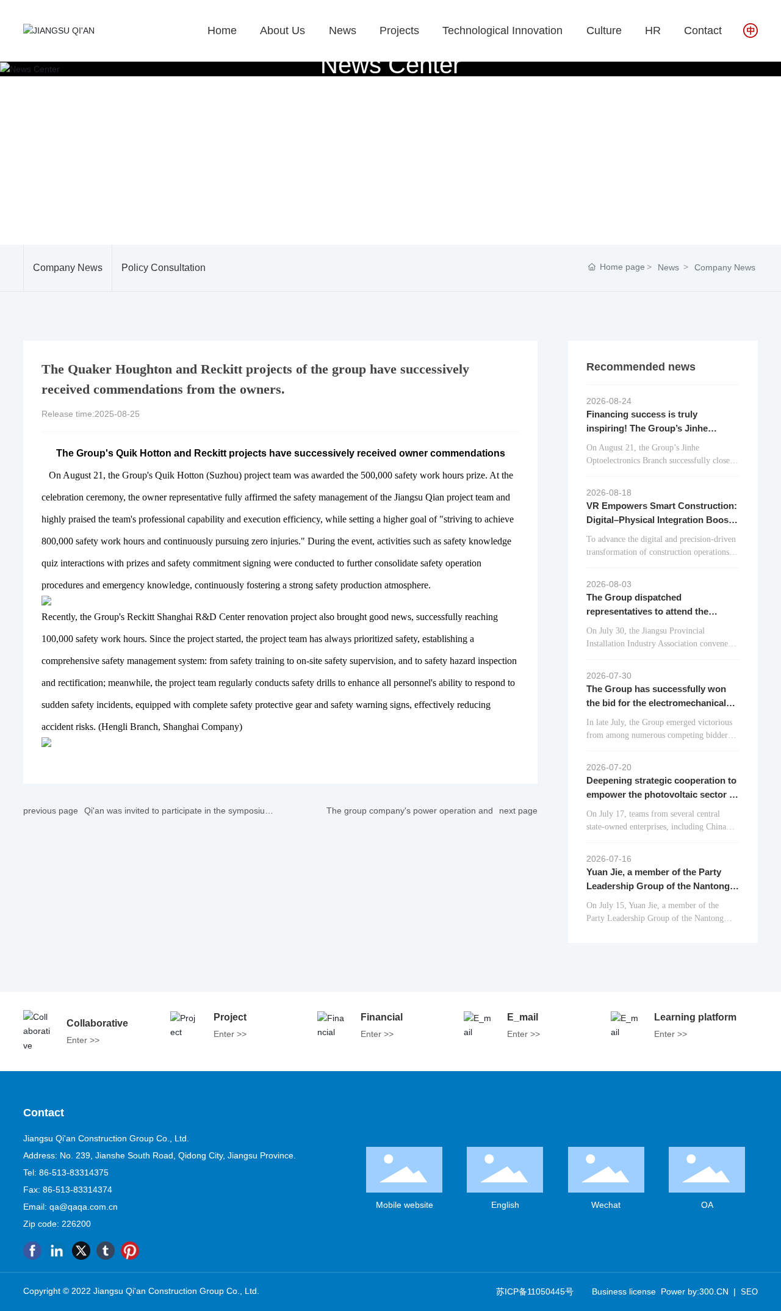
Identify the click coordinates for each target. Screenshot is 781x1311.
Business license (624, 1291)
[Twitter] (81, 1250)
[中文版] (750, 30)
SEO (749, 1291)
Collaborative (97, 1023)
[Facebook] (32, 1250)
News (668, 267)
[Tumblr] (105, 1250)
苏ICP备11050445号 (535, 1291)
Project (230, 1017)
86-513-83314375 (74, 1172)
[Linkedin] (57, 1250)
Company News (68, 267)
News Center (390, 64)
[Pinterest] (130, 1250)
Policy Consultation (163, 267)
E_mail (522, 1017)
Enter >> (83, 1040)
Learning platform (695, 1017)
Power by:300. (688, 1291)
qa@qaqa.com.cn (83, 1207)
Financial (382, 1017)
